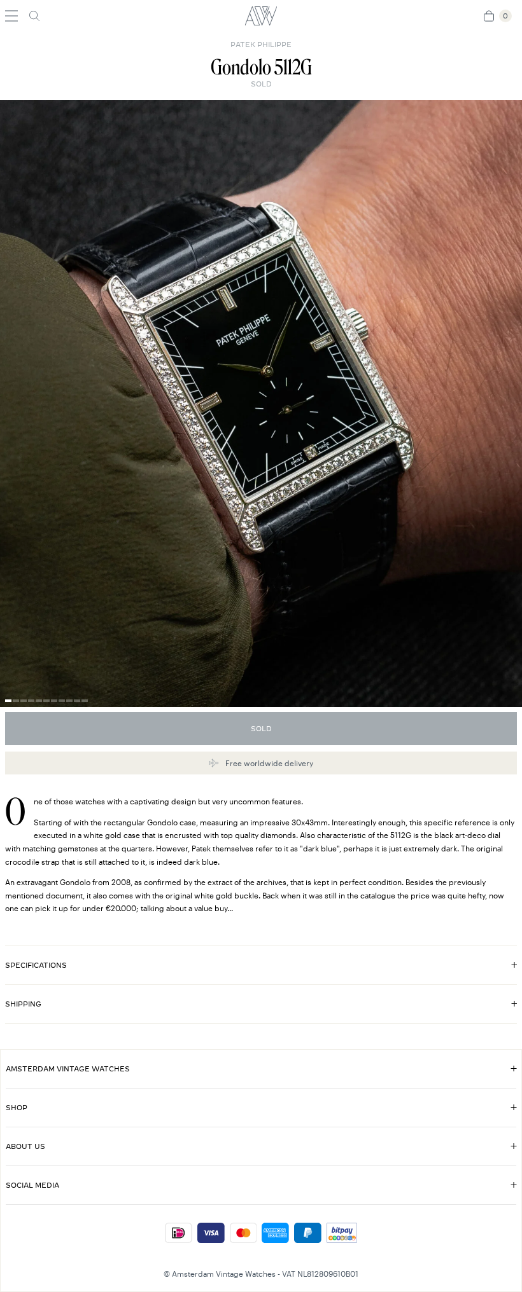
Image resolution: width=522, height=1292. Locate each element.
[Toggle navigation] (11, 16)
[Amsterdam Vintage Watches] (261, 15)
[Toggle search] (34, 16)
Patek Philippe (261, 44)
